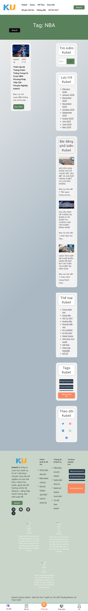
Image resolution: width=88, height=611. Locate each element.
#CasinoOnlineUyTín (66, 387)
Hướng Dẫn (67, 321)
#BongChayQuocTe (66, 381)
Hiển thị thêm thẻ (66, 395)
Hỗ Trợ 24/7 (67, 318)
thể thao (66, 345)
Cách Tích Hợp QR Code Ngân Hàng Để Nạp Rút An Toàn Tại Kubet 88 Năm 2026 (66, 262)
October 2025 (68, 110)
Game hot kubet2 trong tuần (58, 492)
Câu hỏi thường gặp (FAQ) (43, 490)
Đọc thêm (19, 107)
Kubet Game (67, 336)
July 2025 (66, 121)
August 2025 (67, 118)
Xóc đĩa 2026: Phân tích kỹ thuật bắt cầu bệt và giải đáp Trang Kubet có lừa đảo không (66, 176)
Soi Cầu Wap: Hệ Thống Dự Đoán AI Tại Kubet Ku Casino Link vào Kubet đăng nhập (65, 220)
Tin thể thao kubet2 (56, 504)
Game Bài (66, 315)
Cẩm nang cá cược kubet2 (57, 472)
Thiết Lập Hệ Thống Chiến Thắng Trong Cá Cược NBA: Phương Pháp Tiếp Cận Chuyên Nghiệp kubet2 (20, 78)
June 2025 (66, 124)
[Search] (70, 61)
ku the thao (67, 333)
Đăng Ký (79, 7)
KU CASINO (67, 330)
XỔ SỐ (65, 353)
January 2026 (68, 95)
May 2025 (66, 127)
